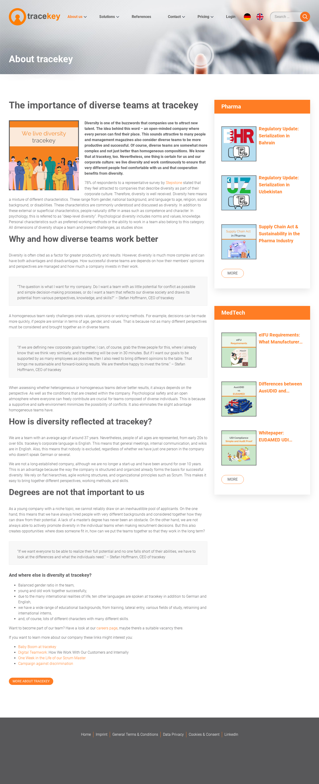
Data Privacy (173, 734)
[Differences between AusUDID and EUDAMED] (238, 399)
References (141, 16)
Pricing (203, 16)
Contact (174, 16)
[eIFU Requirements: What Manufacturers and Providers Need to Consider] (238, 350)
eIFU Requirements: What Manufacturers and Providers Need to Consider (280, 338)
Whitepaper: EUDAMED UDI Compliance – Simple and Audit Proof (281, 436)
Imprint (101, 734)
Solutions (107, 16)
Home (86, 734)
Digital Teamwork (32, 652)
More (232, 273)
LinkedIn (231, 734)
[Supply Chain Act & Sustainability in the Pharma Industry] (238, 242)
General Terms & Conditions (135, 734)
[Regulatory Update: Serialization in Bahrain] (238, 144)
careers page (106, 628)
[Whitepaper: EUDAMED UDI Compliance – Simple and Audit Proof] (238, 448)
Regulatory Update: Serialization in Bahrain (279, 136)
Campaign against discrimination (45, 663)
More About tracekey (31, 681)
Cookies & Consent (204, 734)
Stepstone (174, 182)
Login (230, 16)
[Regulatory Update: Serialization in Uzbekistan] (238, 193)
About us (74, 16)
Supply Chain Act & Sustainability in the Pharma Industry (279, 233)
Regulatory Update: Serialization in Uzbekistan (279, 184)
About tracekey (41, 59)
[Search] (305, 17)
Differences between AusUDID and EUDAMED (280, 387)
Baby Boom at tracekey (37, 647)
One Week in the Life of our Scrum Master (52, 658)
